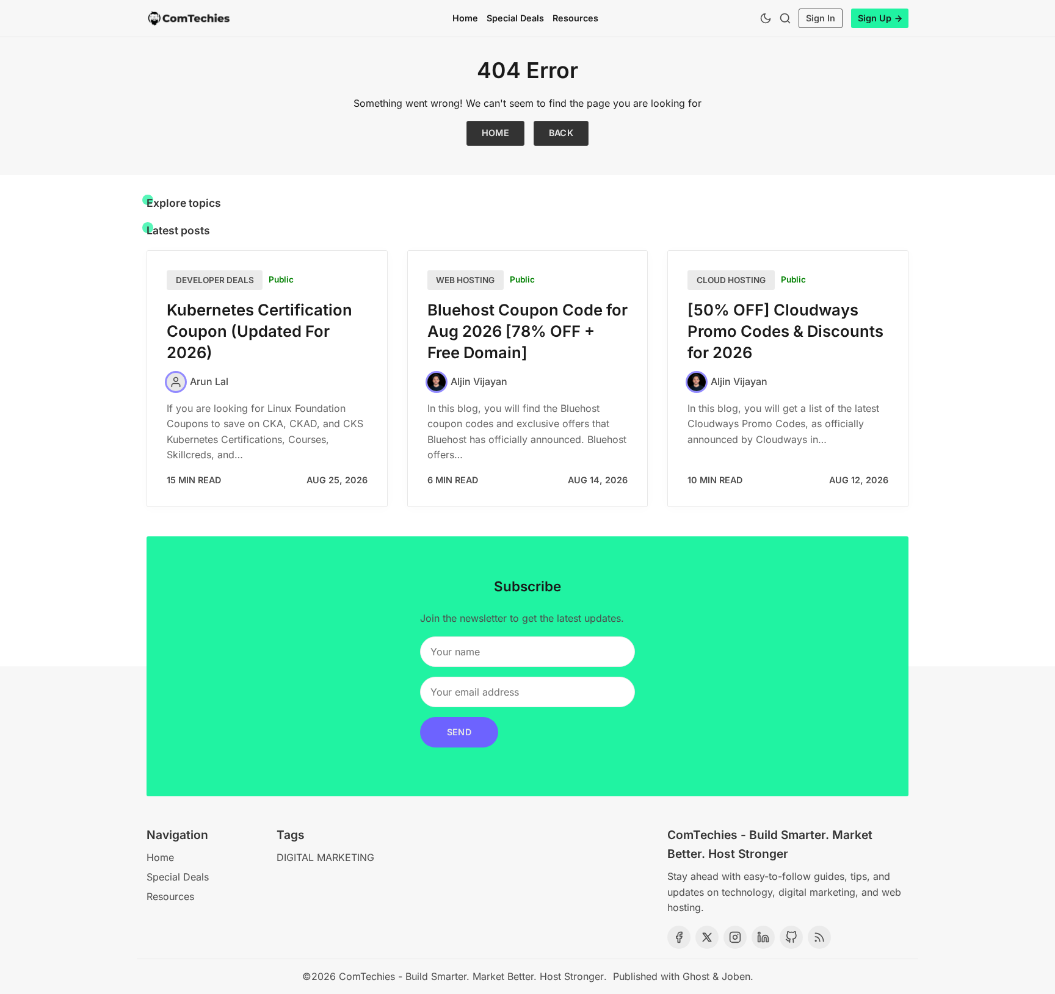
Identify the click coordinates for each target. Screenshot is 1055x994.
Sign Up (874, 18)
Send (459, 732)
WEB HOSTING (465, 280)
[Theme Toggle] (765, 18)
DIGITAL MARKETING (325, 857)
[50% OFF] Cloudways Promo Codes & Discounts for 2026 (785, 331)
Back (561, 133)
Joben (736, 976)
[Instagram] (735, 937)
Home (465, 18)
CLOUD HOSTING (731, 280)
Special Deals (515, 18)
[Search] (785, 18)
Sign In (820, 18)
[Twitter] (707, 937)
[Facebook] (679, 937)
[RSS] (819, 937)
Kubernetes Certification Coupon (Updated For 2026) (259, 331)
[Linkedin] (763, 937)
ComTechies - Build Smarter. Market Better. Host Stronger (471, 976)
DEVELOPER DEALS (215, 280)
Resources (575, 18)
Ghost (696, 976)
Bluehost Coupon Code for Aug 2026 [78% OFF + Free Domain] (527, 331)
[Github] (791, 937)
